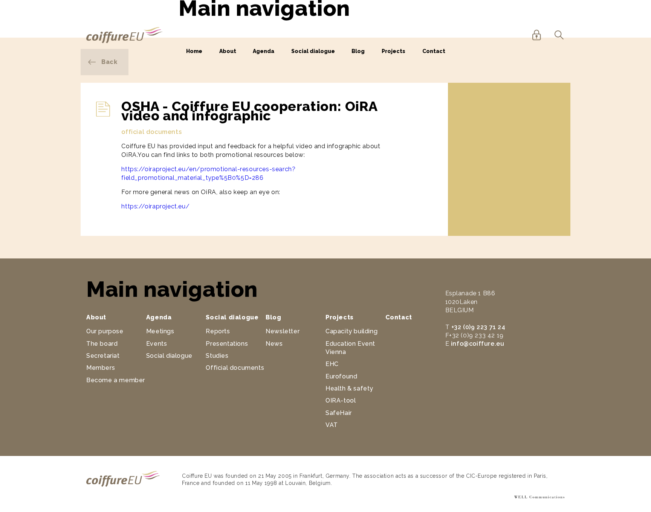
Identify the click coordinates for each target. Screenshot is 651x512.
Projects (393, 51)
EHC (332, 364)
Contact (433, 51)
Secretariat (103, 355)
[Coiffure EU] (124, 41)
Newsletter (283, 331)
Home (194, 51)
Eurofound (341, 376)
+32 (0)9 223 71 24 (478, 327)
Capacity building (351, 331)
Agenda (263, 51)
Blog (358, 51)
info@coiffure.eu (477, 343)
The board (102, 343)
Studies (217, 355)
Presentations (227, 343)
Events (156, 343)
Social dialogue (313, 51)
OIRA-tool (341, 400)
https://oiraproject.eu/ (155, 206)
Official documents (235, 367)
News (274, 343)
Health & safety (349, 388)
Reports (218, 331)
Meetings (160, 331)
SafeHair (339, 412)
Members (100, 367)
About (227, 51)
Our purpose (105, 331)
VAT (332, 424)
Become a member (115, 380)
